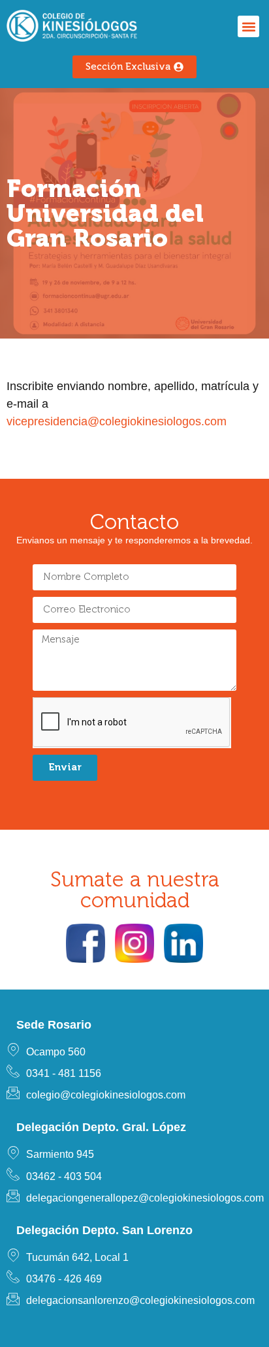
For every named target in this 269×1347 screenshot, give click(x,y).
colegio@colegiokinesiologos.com (105, 1094)
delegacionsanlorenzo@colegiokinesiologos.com (140, 1300)
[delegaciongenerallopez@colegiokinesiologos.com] (13, 1195)
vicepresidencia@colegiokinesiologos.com (117, 421)
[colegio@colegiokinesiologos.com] (13, 1092)
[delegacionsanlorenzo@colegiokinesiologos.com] (13, 1298)
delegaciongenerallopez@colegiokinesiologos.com (145, 1197)
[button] (248, 26)
